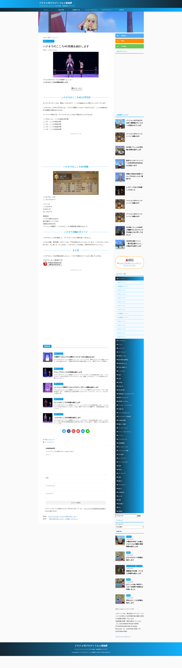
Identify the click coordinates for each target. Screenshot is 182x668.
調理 (119, 500)
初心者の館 (121, 390)
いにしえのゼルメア (123, 412)
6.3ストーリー (122, 325)
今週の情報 (61, 10)
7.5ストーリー (122, 290)
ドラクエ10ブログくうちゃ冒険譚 (55, 3)
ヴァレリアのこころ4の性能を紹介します (68, 372)
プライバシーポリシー (123, 636)
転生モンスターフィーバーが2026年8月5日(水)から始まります (134, 162)
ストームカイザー (123, 462)
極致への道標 (122, 424)
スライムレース (122, 439)
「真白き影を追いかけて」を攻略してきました (63, 519)
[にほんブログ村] (129, 265)
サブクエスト (122, 340)
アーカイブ (119, 524)
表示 (80, 88)
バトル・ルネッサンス (124, 431)
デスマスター (122, 484)
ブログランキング (106, 10)
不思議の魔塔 (122, 420)
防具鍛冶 (120, 503)
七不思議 (120, 454)
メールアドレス (50, 485)
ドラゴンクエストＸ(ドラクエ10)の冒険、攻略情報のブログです (91, 649)
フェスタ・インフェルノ (125, 405)
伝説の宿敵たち (122, 367)
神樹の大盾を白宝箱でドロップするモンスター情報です (134, 176)
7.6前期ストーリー (123, 286)
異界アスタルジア (50, 439)
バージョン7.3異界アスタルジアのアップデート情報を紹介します (76, 387)
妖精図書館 (121, 443)
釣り (119, 507)
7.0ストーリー (122, 309)
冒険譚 (120, 511)
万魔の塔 (120, 409)
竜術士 (120, 469)
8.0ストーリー (122, 282)
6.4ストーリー (122, 321)
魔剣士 (120, 481)
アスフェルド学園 (123, 450)
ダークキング (122, 352)
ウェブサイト (50, 493)
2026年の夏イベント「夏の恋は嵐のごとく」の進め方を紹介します (134, 243)
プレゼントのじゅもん (91, 10)
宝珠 (119, 378)
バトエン (120, 435)
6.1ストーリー (122, 333)
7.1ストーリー (121, 305)
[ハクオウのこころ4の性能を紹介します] (83, 431)
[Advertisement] (76, 148)
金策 (119, 375)
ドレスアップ (122, 458)
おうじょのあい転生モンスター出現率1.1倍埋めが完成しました (134, 586)
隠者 (119, 466)
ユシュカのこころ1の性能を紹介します (67, 402)
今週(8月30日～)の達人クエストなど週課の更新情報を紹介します (134, 544)
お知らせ (120, 386)
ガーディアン (122, 473)
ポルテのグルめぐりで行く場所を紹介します (62, 516)
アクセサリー (50, 442)
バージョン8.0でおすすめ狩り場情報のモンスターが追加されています (134, 122)
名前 (47, 478)
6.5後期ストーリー (123, 313)
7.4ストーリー (122, 294)
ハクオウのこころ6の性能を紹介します (67, 417)
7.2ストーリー (122, 302)
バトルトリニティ (123, 428)
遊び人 (120, 488)
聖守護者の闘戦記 (123, 359)
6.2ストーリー (122, 329)
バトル (120, 344)
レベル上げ (121, 371)
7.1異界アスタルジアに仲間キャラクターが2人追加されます (74, 357)
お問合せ (121, 10)
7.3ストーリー (122, 298)
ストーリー (121, 278)
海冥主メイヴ (122, 356)
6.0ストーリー (122, 337)
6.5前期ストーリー (123, 317)
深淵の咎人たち (122, 363)
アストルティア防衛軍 (124, 416)
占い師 (120, 496)
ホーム (46, 10)
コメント (48, 454)
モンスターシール (123, 447)
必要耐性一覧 (76, 10)
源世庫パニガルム (123, 401)
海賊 (119, 477)
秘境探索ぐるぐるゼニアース (126, 394)
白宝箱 (120, 382)
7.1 (45, 442)
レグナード (121, 348)
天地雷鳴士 (121, 492)
